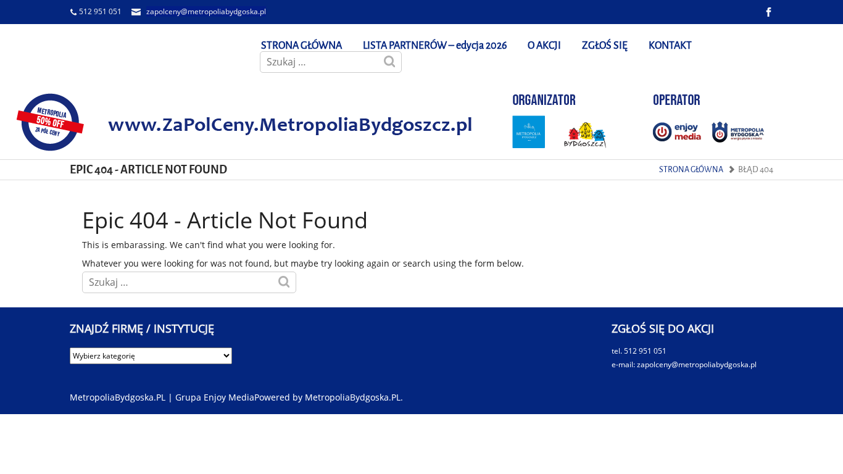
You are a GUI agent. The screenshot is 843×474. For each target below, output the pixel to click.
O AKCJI (544, 45)
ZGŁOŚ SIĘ (605, 45)
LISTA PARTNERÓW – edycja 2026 (435, 45)
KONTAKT (670, 45)
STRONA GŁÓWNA (301, 45)
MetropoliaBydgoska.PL (353, 397)
